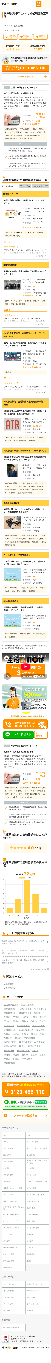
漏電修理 (6, 1181)
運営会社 (30, 1311)
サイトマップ (8, 1304)
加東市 (7, 1034)
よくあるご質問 (8, 1297)
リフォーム (31, 1248)
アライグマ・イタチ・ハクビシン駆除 (37, 1162)
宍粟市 (16, 1034)
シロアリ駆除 (8, 1148)
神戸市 (22, 1046)
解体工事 (30, 1241)
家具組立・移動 (8, 1261)
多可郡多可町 (10, 1029)
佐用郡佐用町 (10, 1009)
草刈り (5, 1142)
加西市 (7, 1017)
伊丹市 (7, 1054)
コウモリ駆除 (8, 1175)
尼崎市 (7, 1059)
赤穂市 (42, 1034)
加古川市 (8, 1038)
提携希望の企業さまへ (11, 1327)
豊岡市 (18, 1038)
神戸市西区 (27, 1059)
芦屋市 (16, 1054)
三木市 (7, 1021)
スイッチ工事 (8, 1195)
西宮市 (34, 1054)
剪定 (5, 1135)
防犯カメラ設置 (8, 1254)
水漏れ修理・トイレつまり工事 (13, 1208)
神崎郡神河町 (10, 1013)
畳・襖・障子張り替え (11, 1214)
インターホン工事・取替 (35, 1195)
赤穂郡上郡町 (25, 1009)
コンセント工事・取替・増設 (37, 1181)
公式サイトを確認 (29, 124)
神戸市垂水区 (34, 1046)
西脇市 (25, 1021)
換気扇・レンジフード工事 (12, 1188)
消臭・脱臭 (31, 1221)
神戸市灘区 (39, 1042)
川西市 (34, 1017)
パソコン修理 (8, 1234)
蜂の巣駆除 (7, 1155)
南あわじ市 (9, 1025)
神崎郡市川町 (25, 1013)
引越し (29, 1261)
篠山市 (37, 1013)
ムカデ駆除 (31, 1155)
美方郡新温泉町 (11, 1004)
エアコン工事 (31, 1188)
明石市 (42, 1054)
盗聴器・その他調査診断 (27, 1074)
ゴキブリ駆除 (8, 1162)
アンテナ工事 (31, 1175)
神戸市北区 (9, 1050)
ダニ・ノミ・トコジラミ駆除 (37, 1148)
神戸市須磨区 (30, 1038)
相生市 (35, 1050)
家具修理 (30, 1234)
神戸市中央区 (23, 1050)
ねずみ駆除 (31, 1168)
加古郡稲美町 (38, 1025)
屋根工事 (6, 1241)
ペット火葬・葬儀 (33, 1228)
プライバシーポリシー (34, 1304)
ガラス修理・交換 (33, 1201)
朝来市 (34, 1034)
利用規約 (6, 1311)
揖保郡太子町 (40, 1009)
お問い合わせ (31, 1297)
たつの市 (40, 1029)
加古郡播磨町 (23, 1025)
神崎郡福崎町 (10, 1063)
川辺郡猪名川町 (26, 1029)
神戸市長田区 (10, 1042)
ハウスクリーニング (10, 1221)
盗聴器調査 (6, 1076)
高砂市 (42, 1017)
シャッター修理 (32, 1142)
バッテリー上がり (33, 1214)
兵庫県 (16, 1076)
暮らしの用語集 (8, 1291)
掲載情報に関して (33, 1291)
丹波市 (42, 1021)
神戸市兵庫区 (25, 1042)
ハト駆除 (6, 1168)
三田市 (16, 1017)
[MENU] (47, 4)
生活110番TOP (8, 1074)
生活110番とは (8, 1284)
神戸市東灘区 (10, 1046)
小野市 (25, 1017)
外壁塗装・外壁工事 (10, 1248)
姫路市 (16, 1059)
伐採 (28, 1135)
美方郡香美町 (27, 1004)
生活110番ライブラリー (35, 1284)
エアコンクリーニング (11, 1228)
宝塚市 (16, 1021)
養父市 (34, 1021)
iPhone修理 (7, 1267)
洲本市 (25, 1054)
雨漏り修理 (31, 1208)
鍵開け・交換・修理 (10, 1201)
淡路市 (25, 1034)
